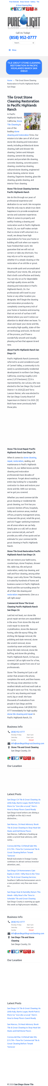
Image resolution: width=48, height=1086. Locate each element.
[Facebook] (16, 10)
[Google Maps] (12, 10)
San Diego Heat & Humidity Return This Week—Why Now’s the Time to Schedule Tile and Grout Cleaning (24, 895)
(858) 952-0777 (23, 37)
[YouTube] (36, 10)
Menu (14, 50)
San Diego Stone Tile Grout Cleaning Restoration (24, 22)
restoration (12, 594)
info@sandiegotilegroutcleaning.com (27, 743)
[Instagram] (24, 10)
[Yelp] (32, 10)
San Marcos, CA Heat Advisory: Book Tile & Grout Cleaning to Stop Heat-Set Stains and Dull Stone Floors (24, 827)
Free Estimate (14, 2)
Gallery (32, 2)
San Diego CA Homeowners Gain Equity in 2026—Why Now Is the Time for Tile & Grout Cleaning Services (23, 873)
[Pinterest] (28, 10)
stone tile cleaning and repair (20, 714)
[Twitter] (20, 10)
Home (9, 80)
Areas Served (24, 2)
